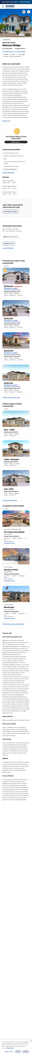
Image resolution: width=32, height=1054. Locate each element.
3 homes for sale (9, 543)
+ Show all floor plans (9, 500)
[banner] (16, 2)
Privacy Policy (10, 1048)
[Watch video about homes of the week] (16, 130)
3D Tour (21, 34)
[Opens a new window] (23, 11)
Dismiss (26, 1051)
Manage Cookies (9, 1051)
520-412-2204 (9, 248)
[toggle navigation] (3, 6)
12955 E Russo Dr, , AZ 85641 (15, 52)
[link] (16, 23)
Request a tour (9, 243)
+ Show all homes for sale (11, 397)
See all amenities (8, 173)
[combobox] (23, 6)
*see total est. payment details (12, 289)
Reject (18, 1051)
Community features (10, 169)
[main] (16, 531)
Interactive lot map (10, 211)
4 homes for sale (9, 618)
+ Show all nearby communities (13, 624)
